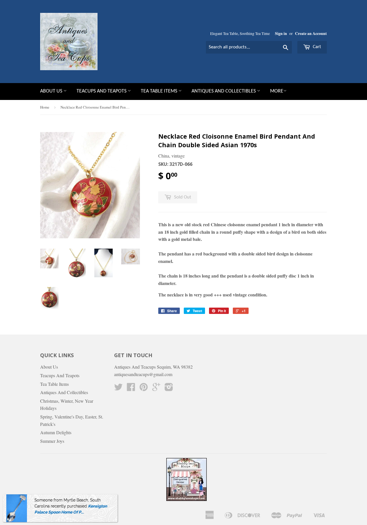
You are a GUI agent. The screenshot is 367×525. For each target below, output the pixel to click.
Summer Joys (52, 441)
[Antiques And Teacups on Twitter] (118, 389)
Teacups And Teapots (102, 91)
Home (44, 107)
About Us (51, 91)
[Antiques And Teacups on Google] (156, 389)
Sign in (281, 33)
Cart (316, 46)
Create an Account (311, 33)
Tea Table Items (159, 91)
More (276, 91)
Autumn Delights (55, 432)
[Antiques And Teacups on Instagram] (169, 389)
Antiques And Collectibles (224, 91)
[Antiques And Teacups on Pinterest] (143, 389)
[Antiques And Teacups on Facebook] (131, 389)
